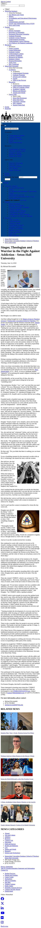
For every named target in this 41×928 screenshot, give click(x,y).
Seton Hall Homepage (20, 98)
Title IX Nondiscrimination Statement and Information (18, 868)
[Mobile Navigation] (5, 125)
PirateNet (8, 108)
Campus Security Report (12, 889)
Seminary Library (14, 59)
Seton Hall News (18, 100)
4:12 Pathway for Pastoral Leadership (20, 43)
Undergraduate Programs (16, 39)
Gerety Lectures (14, 48)
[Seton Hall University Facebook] (3, 899)
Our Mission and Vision (16, 15)
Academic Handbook (15, 55)
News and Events (14, 25)
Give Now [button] (23, 200)
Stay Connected (14, 64)
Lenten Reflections (15, 50)
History (11, 16)
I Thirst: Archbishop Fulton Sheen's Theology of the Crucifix (18, 802)
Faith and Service (10, 844)
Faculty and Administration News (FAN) (21, 23)
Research (8, 851)
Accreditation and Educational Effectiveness (23, 18)
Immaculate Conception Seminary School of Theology (22, 241)
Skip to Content (6, 1)
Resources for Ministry (16, 57)
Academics (12, 69)
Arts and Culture (10, 835)
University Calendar (19, 101)
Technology (8, 879)
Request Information (15, 61)
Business (7, 839)
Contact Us (4, 870)
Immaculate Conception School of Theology (22, 321)
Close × (4, 3)
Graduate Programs (15, 36)
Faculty (11, 20)
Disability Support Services (13, 888)
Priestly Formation (14, 30)
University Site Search (12, 177)
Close (7, 9)
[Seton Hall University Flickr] (3, 918)
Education (8, 842)
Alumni (7, 833)
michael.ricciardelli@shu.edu (14, 705)
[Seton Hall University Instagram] (3, 923)
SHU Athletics (17, 103)
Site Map (7, 882)
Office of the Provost (19, 80)
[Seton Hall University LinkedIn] (3, 909)
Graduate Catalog (14, 52)
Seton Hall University (11, 66)
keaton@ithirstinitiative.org (15, 693)
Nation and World (10, 849)
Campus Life (9, 840)
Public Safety (9, 886)
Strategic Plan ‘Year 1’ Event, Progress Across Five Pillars (17, 733)
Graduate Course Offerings (17, 38)
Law (6, 847)
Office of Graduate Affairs (21, 87)
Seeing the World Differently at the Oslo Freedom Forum (17, 779)
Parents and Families (11, 875)
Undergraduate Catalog (16, 54)
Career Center (9, 877)
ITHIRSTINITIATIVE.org (21, 691)
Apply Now (12, 62)
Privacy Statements (7, 866)
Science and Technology (12, 853)
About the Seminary (11, 11)
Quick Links (13, 94)
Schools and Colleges (19, 77)
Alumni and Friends (19, 92)
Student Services (10, 873)
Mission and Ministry (19, 91)
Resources (8, 45)
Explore (7, 27)
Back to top (4, 926)
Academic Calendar (19, 89)
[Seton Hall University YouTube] (3, 913)
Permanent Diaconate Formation (19, 34)
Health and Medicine (11, 846)
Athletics (7, 837)
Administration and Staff (16, 22)
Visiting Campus (10, 884)
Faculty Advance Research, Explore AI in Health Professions (18, 825)
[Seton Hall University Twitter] (3, 904)
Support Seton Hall (19, 105)
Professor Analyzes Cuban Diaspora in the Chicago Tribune (17, 756)
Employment (9, 891)
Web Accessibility (10, 880)
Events (7, 107)
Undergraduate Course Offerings (19, 41)
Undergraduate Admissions (21, 85)
